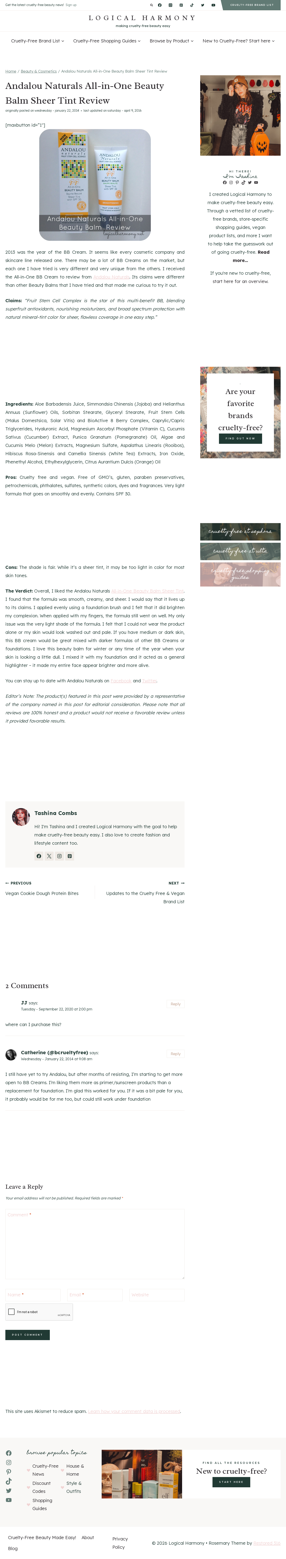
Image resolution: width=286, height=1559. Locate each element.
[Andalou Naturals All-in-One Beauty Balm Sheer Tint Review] (95, 185)
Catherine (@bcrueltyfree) (54, 1052)
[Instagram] (170, 5)
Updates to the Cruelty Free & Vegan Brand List (145, 892)
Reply (176, 1004)
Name (16, 1294)
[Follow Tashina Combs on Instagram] (59, 856)
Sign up (71, 5)
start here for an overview (240, 281)
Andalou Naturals (111, 277)
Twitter (149, 680)
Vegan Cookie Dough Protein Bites (41, 888)
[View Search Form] (151, 5)
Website (140, 1294)
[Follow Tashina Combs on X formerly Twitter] (49, 856)
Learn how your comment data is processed (134, 1411)
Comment (19, 1214)
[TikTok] (192, 5)
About (88, 1537)
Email (76, 1294)
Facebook (121, 680)
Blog (13, 1548)
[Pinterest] (181, 5)
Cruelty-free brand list (252, 5)
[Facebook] (159, 5)
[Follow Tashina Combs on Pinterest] (69, 856)
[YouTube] (213, 5)
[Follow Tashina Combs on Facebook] (38, 856)
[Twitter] (202, 5)
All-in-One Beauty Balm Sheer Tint (147, 591)
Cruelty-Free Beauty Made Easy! (42, 1537)
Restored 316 (267, 1543)
